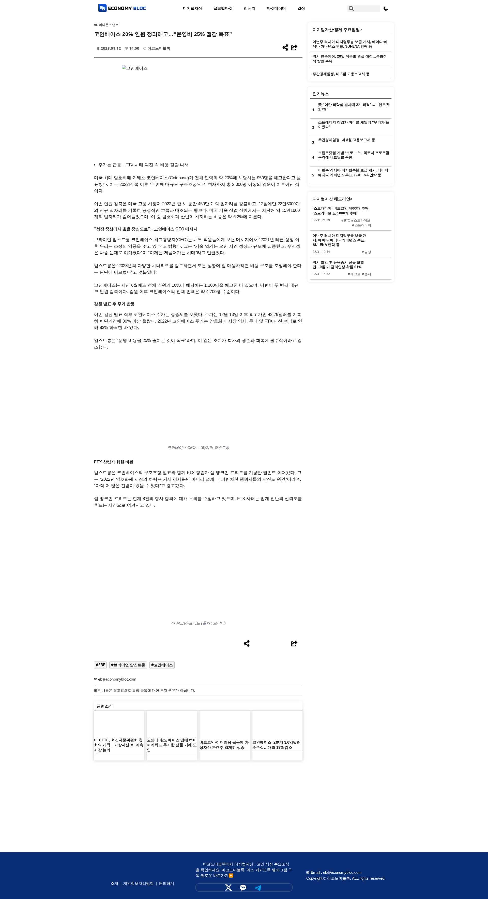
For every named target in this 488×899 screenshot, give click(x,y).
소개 (114, 883)
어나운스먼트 (109, 24)
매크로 (355, 274)
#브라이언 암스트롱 (128, 664)
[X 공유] (256, 643)
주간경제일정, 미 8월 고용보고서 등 (341, 74)
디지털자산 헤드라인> (333, 199)
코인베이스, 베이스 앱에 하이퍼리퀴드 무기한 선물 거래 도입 (172, 745)
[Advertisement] (198, 798)
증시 (367, 274)
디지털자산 (192, 8)
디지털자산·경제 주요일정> (337, 29)
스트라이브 (362, 220)
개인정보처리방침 (138, 883)
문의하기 (166, 883)
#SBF (100, 664)
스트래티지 (363, 225)
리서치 (249, 8)
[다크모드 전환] (386, 8)
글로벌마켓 (223, 8)
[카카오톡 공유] (284, 643)
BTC (347, 220)
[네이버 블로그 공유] (275, 643)
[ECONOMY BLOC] (122, 10)
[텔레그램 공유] (265, 643)
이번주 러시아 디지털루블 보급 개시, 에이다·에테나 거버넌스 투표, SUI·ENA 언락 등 (340, 240)
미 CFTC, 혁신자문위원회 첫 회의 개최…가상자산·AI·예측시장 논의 (118, 745)
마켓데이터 (276, 8)
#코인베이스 (162, 664)
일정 (301, 8)
